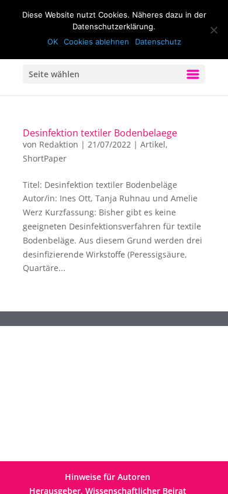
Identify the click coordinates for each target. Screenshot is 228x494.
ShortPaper (45, 158)
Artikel (152, 144)
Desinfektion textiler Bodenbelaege (100, 132)
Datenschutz (158, 41)
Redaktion (58, 144)
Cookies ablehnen (96, 41)
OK (52, 41)
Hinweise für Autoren (107, 476)
